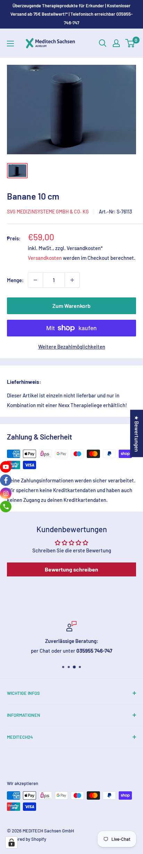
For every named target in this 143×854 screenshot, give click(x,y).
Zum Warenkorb (71, 305)
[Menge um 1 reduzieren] (35, 280)
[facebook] (5, 480)
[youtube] (5, 467)
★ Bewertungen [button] (137, 434)
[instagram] (5, 493)
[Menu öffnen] (10, 43)
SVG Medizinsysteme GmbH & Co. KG (48, 212)
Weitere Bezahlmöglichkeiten (71, 346)
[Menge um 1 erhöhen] (72, 280)
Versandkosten (45, 258)
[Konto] (116, 43)
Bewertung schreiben (71, 569)
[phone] (5, 506)
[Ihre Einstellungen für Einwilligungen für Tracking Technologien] (11, 842)
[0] (130, 43)
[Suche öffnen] (103, 43)
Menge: (15, 280)
